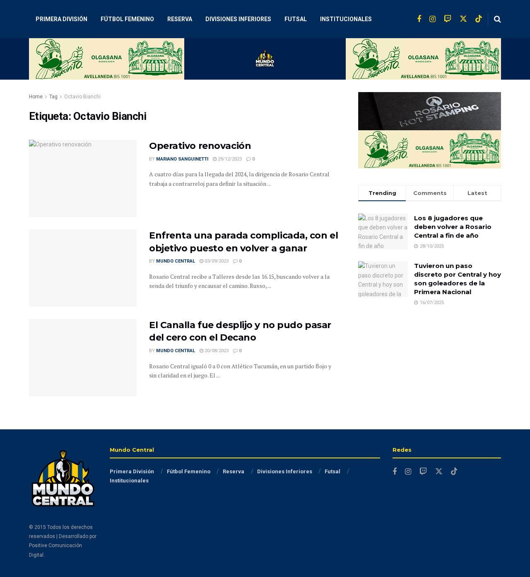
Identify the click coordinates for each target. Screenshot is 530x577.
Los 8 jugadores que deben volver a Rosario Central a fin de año (452, 226)
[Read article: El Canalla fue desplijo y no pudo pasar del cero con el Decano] (83, 357)
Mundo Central (175, 261)
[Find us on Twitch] (447, 19)
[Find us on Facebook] (419, 19)
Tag (53, 97)
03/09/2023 (216, 261)
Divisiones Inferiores (238, 19)
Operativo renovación (200, 145)
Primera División (61, 19)
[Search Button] (497, 19)
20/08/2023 (216, 350)
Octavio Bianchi (82, 97)
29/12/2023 (229, 159)
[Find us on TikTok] (478, 19)
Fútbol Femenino (127, 19)
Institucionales (346, 19)
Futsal (295, 19)
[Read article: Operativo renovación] (83, 178)
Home (36, 97)
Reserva (179, 19)
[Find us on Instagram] (432, 19)
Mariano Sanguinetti (182, 159)
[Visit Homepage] (265, 59)
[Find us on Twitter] (463, 19)
